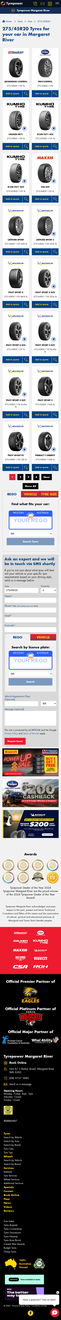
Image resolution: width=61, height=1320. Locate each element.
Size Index (9, 1221)
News (7, 1203)
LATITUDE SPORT (16, 240)
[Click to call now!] (35, 3)
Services (9, 1168)
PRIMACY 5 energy (45, 455)
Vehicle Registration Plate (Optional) (17, 698)
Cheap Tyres (10, 1251)
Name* (8, 596)
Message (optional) (14, 709)
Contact (8, 1191)
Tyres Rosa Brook (12, 1240)
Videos (8, 1206)
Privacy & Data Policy (21, 1306)
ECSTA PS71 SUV (45, 134)
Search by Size (11, 1141)
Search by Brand (12, 1145)
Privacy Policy (11, 733)
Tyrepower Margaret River (33, 10)
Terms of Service (31, 733)
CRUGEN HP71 (16, 134)
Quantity (45, 586)
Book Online (11, 1195)
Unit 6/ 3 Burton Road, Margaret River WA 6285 (31, 1070)
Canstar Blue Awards (14, 1244)
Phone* (21, 605)
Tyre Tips (8, 1152)
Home (8, 21)
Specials (9, 1187)
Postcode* (10, 625)
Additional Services (13, 1183)
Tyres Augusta (11, 1225)
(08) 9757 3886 (19, 1078)
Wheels (8, 1156)
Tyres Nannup (11, 1236)
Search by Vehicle (13, 1137)
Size (7, 586)
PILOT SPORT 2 (15, 292)
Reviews (9, 1210)
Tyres (7, 1133)
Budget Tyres (10, 1247)
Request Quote (15, 741)
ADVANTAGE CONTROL (15, 81)
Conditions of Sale (39, 1306)
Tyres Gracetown (12, 1232)
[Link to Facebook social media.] (30, 1313)
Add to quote (12, 93)
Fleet (7, 1199)
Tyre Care (8, 1148)
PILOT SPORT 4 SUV (45, 292)
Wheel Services (11, 1179)
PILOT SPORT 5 (45, 400)
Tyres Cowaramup (13, 1228)
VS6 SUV (45, 187)
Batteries (8, 1171)
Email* (8, 615)
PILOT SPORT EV (16, 455)
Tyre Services (10, 1175)
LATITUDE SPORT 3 (45, 240)
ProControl (45, 81)
